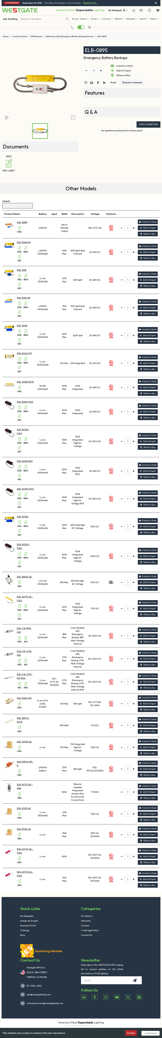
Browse (75, 19)
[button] (120, 19)
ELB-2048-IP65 (25, 461)
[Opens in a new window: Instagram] (106, 997)
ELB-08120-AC (24, 576)
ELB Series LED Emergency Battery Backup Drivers (71, 36)
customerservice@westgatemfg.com (44, 1003)
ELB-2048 (22, 325)
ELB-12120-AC (24, 808)
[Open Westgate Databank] (157, 10)
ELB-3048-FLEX (25, 401)
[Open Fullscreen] (73, 117)
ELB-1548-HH (23, 297)
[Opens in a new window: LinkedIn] (84, 997)
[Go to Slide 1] (40, 131)
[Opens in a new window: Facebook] (95, 997)
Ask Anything (10, 18)
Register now (90, 3)
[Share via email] (92, 83)
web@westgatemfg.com (39, 994)
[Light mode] (89, 27)
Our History (87, 916)
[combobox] (41, 19)
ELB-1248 (21, 270)
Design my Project (29, 920)
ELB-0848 (22, 222)
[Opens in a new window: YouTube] (117, 997)
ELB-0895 (102, 36)
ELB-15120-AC (24, 829)
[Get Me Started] (133, 10)
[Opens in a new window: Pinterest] (139, 997)
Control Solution (21, 36)
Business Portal (28, 925)
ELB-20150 (22, 516)
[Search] (67, 18)
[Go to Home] (20, 10)
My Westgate (26, 916)
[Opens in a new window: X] (128, 997)
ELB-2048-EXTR (25, 381)
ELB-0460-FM (24, 353)
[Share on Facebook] (98, 82)
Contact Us (86, 935)
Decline (131, 1033)
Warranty (86, 920)
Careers (85, 925)
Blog (22, 935)
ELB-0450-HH (24, 698)
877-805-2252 (34, 985)
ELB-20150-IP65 (25, 489)
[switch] (81, 27)
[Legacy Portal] (141, 10)
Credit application (90, 930)
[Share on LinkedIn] (105, 82)
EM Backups (38, 36)
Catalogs (24, 930)
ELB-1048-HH (24, 242)
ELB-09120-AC (24, 741)
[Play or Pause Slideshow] (7, 117)
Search (6, 201)
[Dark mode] (72, 27)
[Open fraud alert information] (149, 10)
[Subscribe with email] (135, 980)
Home (7, 36)
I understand (150, 1033)
